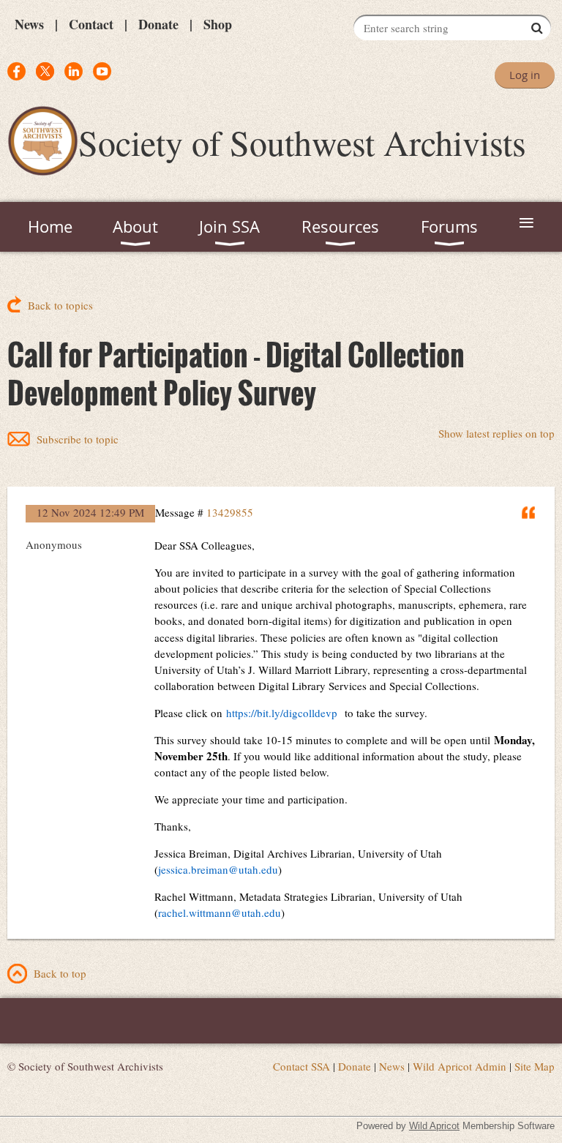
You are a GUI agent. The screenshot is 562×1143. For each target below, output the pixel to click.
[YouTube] (102, 71)
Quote (529, 512)
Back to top (60, 973)
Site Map (534, 1066)
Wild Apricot (434, 1125)
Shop (217, 24)
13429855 (229, 512)
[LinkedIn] (73, 71)
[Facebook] (16, 71)
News (29, 24)
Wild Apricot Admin (459, 1066)
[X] (45, 71)
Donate (158, 24)
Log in (524, 74)
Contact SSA (301, 1066)
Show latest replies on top (496, 433)
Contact (91, 24)
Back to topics (60, 305)
